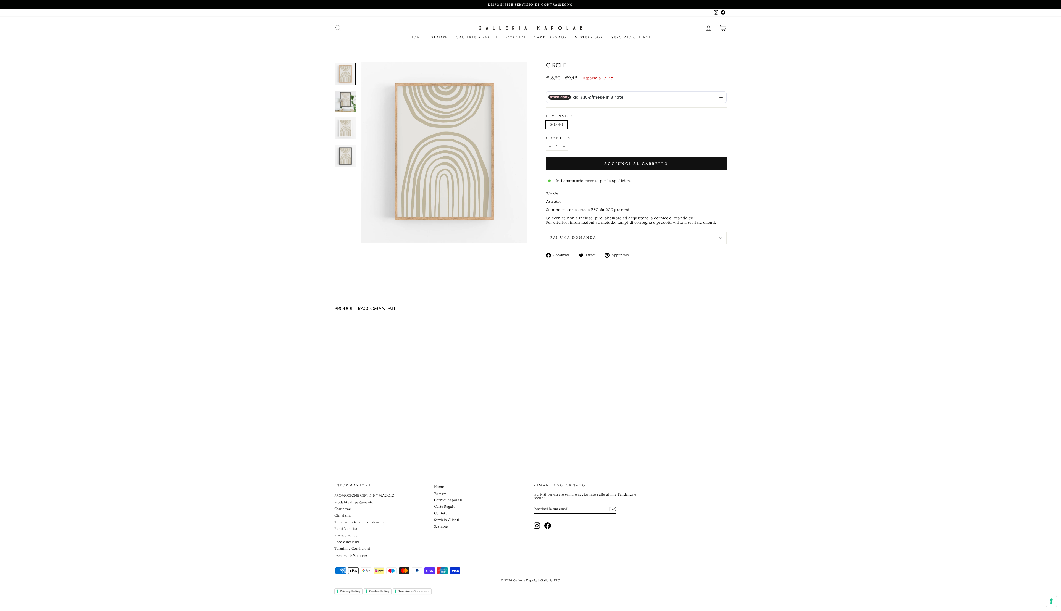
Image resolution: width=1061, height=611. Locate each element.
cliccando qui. (682, 218)
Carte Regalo (550, 37)
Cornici (516, 37)
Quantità (558, 138)
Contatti (441, 513)
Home (416, 37)
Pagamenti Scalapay (351, 555)
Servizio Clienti (630, 37)
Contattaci (343, 509)
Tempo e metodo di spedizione (359, 522)
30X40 (556, 124)
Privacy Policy (345, 535)
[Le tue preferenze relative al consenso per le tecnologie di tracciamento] (1051, 601)
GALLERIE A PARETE (477, 37)
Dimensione (561, 116)
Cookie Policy (379, 591)
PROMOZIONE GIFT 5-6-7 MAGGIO (364, 495)
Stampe (439, 37)
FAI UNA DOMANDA (573, 237)
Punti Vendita (345, 529)
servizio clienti (701, 222)
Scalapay (441, 526)
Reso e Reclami (346, 542)
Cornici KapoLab (448, 500)
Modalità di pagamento (353, 502)
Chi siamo (342, 515)
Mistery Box (589, 37)
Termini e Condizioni (352, 549)
